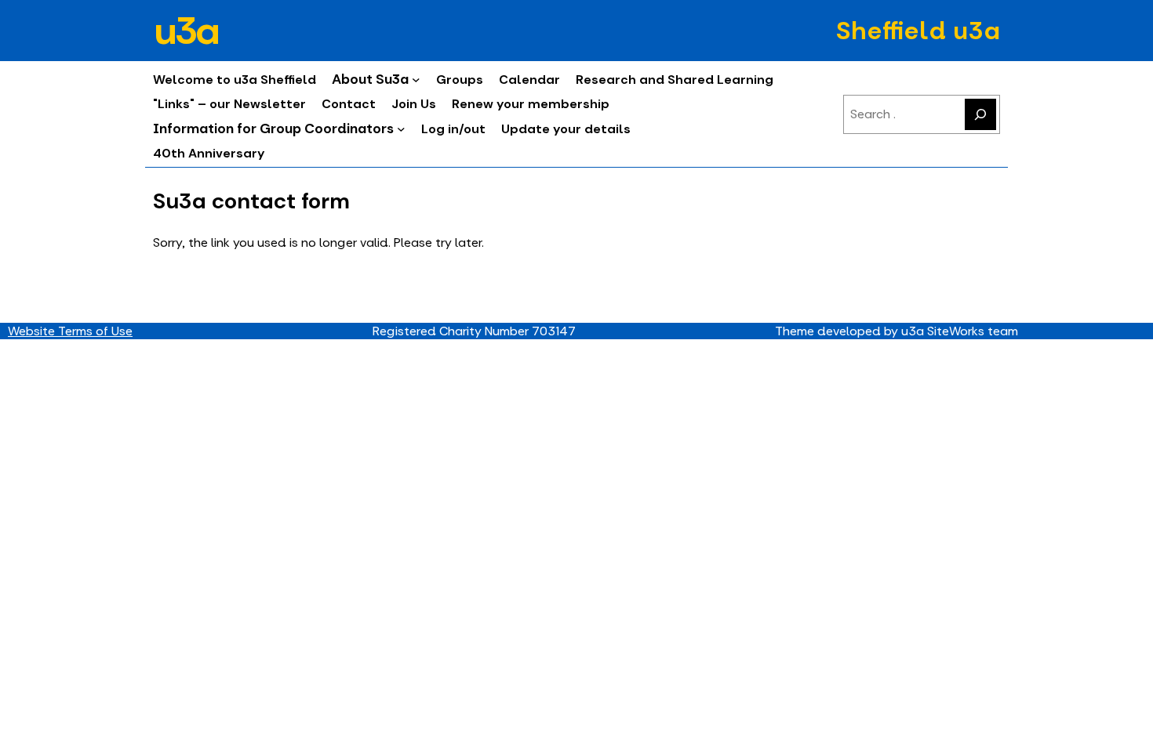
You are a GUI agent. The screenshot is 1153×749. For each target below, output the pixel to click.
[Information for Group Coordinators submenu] (401, 129)
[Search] (980, 114)
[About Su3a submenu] (416, 79)
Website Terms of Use (70, 331)
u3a (185, 30)
